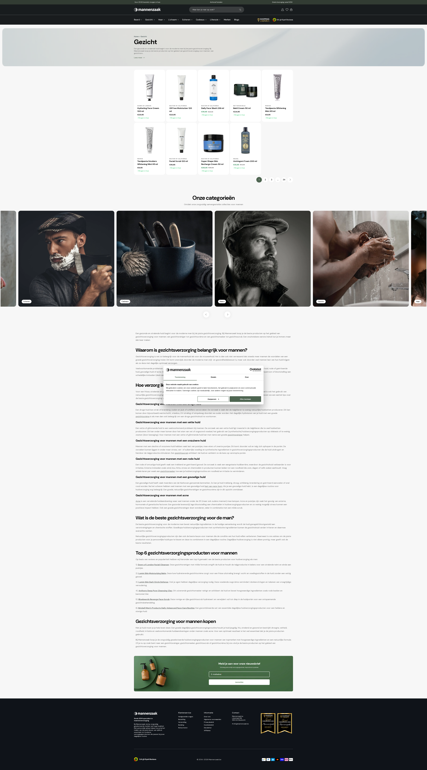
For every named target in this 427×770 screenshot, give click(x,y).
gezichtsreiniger (235, 434)
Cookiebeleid (209, 725)
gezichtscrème (142, 416)
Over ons (207, 717)
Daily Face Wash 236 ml (212, 108)
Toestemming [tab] (180, 377)
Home (136, 36)
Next (227, 314)
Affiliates (207, 730)
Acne (138, 501)
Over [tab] (247, 377)
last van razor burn (213, 486)
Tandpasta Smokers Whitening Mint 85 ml (147, 163)
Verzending (182, 722)
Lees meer (138, 57)
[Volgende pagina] (290, 180)
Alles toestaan (245, 399)
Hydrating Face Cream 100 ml (148, 110)
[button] (282, 9)
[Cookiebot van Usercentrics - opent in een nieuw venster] (251, 370)
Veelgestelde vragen (185, 717)
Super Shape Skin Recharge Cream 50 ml (212, 163)
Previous (206, 314)
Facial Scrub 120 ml (178, 161)
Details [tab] (213, 377)
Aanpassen (212, 399)
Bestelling (181, 719)
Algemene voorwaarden (212, 719)
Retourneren (182, 728)
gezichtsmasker (167, 471)
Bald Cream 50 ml (242, 108)
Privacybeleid (209, 722)
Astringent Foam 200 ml (245, 161)
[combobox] (216, 10)
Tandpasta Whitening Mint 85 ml (275, 110)
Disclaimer (208, 728)
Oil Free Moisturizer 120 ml (180, 110)
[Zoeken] (241, 9)
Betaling (181, 725)
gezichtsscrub (181, 453)
